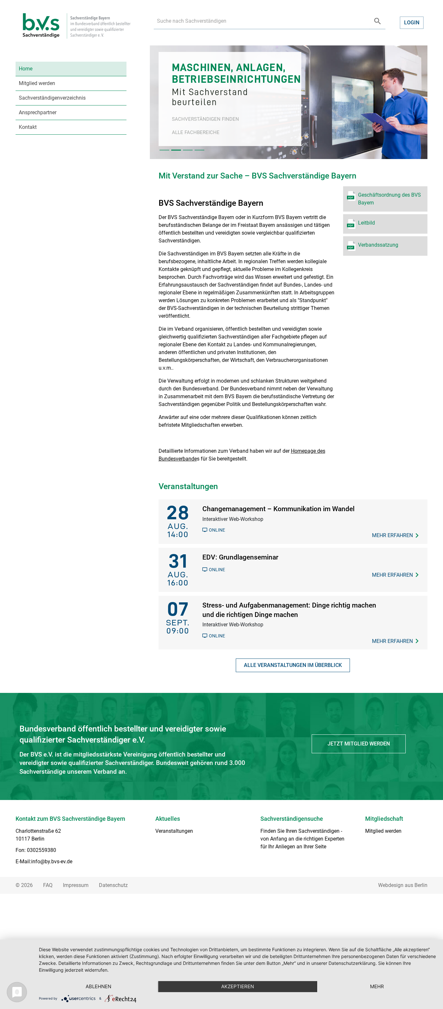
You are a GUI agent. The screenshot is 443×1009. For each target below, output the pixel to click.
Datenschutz (113, 885)
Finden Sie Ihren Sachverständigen (300, 831)
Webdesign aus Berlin (402, 885)
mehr (377, 986)
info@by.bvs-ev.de (51, 861)
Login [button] (411, 22)
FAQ (48, 885)
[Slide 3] (188, 150)
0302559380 (41, 850)
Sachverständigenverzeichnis (52, 98)
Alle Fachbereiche (196, 132)
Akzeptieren (237, 986)
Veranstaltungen (174, 831)
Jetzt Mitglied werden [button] (359, 744)
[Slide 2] (176, 150)
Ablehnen (98, 986)
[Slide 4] (199, 150)
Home (25, 69)
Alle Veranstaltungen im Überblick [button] (293, 665)
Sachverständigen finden (205, 119)
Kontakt (28, 127)
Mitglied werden (37, 83)
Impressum (76, 885)
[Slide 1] (164, 150)
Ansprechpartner (37, 112)
